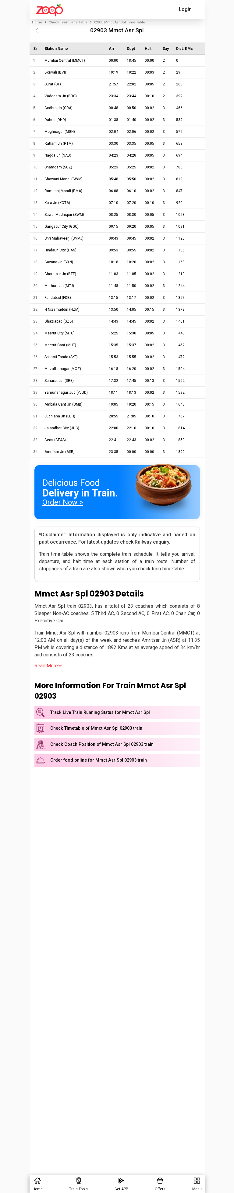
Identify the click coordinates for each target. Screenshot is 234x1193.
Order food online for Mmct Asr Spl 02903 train (98, 760)
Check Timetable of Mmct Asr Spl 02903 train (96, 728)
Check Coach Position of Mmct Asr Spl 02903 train (102, 744)
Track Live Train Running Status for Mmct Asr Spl (100, 712)
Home (37, 22)
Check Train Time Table (68, 22)
